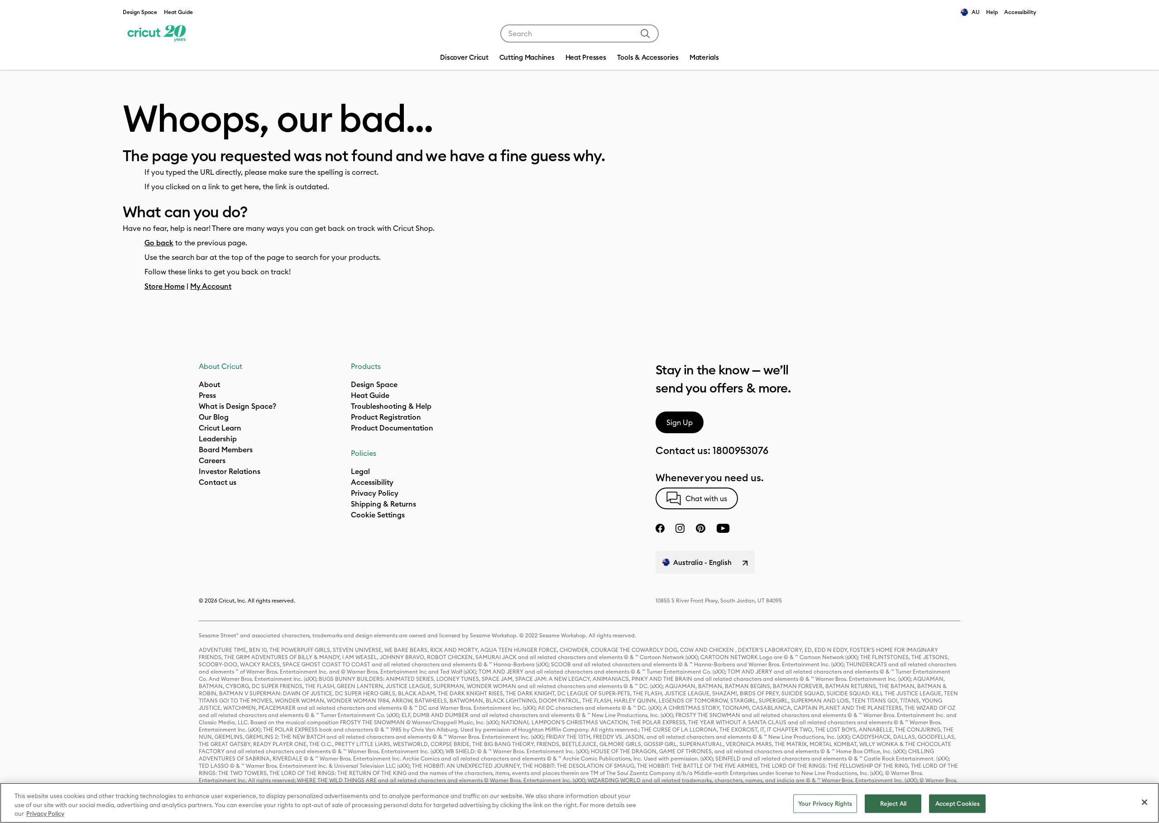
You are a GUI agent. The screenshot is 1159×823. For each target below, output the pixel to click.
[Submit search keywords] (645, 33)
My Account (210, 286)
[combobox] (579, 33)
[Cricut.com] (155, 33)
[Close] (1144, 802)
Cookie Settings (378, 514)
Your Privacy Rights (825, 803)
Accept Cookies (957, 803)
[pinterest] (700, 528)
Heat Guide (178, 12)
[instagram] (680, 528)
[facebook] (660, 528)
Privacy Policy (45, 813)
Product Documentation (392, 427)
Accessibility (1020, 12)
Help (992, 12)
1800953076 (740, 450)
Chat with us (706, 498)
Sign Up (679, 422)
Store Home (164, 286)
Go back (158, 242)
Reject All (893, 803)
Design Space (140, 12)
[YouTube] (723, 528)
